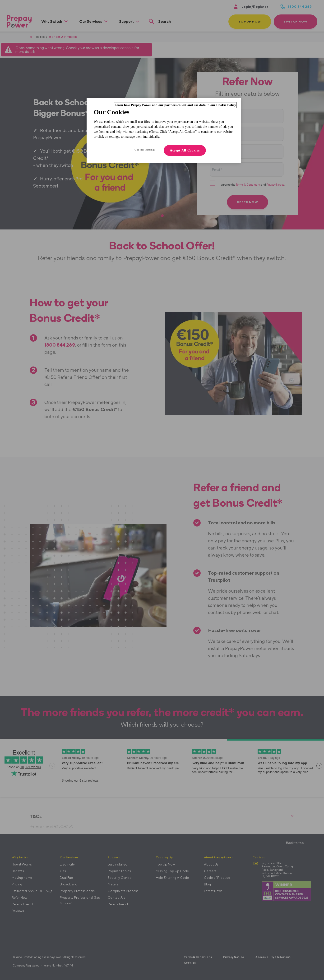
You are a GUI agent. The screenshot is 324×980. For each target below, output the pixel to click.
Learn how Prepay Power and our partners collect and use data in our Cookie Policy (175, 105)
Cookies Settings (144, 149)
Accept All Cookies (185, 150)
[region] (164, 130)
